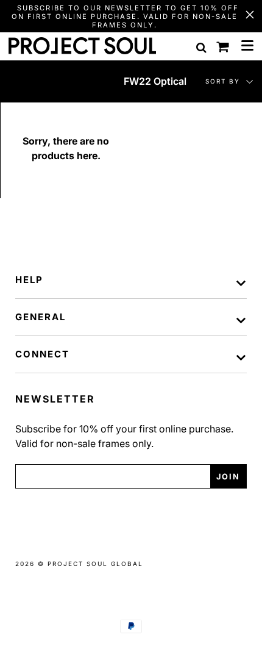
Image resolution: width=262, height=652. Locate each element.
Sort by (224, 81)
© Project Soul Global (90, 563)
